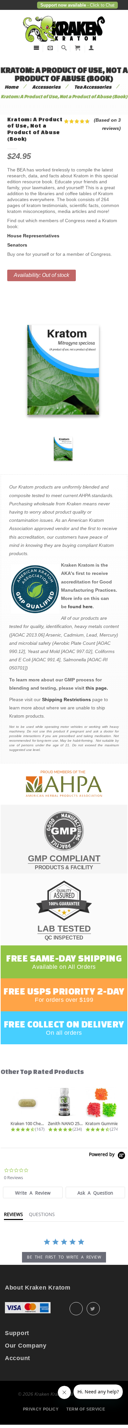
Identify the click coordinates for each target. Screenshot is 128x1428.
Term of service (85, 1409)
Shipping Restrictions (66, 699)
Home (11, 87)
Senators (17, 245)
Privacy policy (40, 1409)
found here (80, 606)
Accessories (46, 87)
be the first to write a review (64, 1257)
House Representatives (33, 235)
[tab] (32, 1192)
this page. (97, 688)
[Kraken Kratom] (64, 16)
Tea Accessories (92, 87)
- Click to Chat (100, 5)
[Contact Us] (50, 48)
